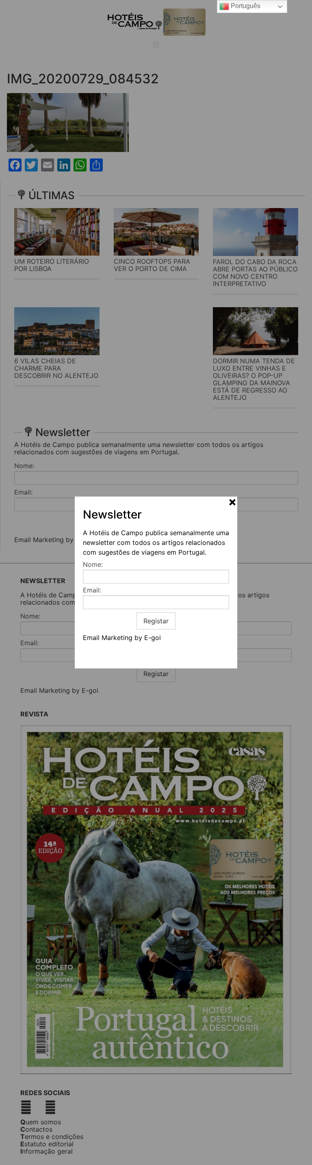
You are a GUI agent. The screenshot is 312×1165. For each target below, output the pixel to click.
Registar (156, 621)
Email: (92, 590)
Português (244, 5)
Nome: (93, 564)
